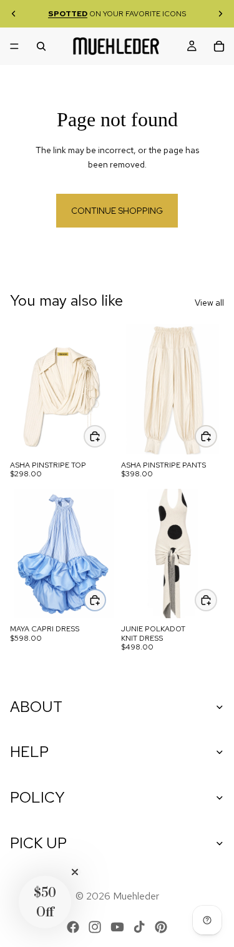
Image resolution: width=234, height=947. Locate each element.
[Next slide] (220, 14)
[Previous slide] (13, 14)
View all (209, 302)
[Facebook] (73, 926)
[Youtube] (117, 926)
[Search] (41, 46)
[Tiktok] (139, 926)
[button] (45, 902)
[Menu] (14, 46)
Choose (105, 435)
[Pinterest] (161, 926)
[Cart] (219, 46)
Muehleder (136, 896)
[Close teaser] (75, 872)
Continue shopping (117, 210)
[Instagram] (94, 926)
